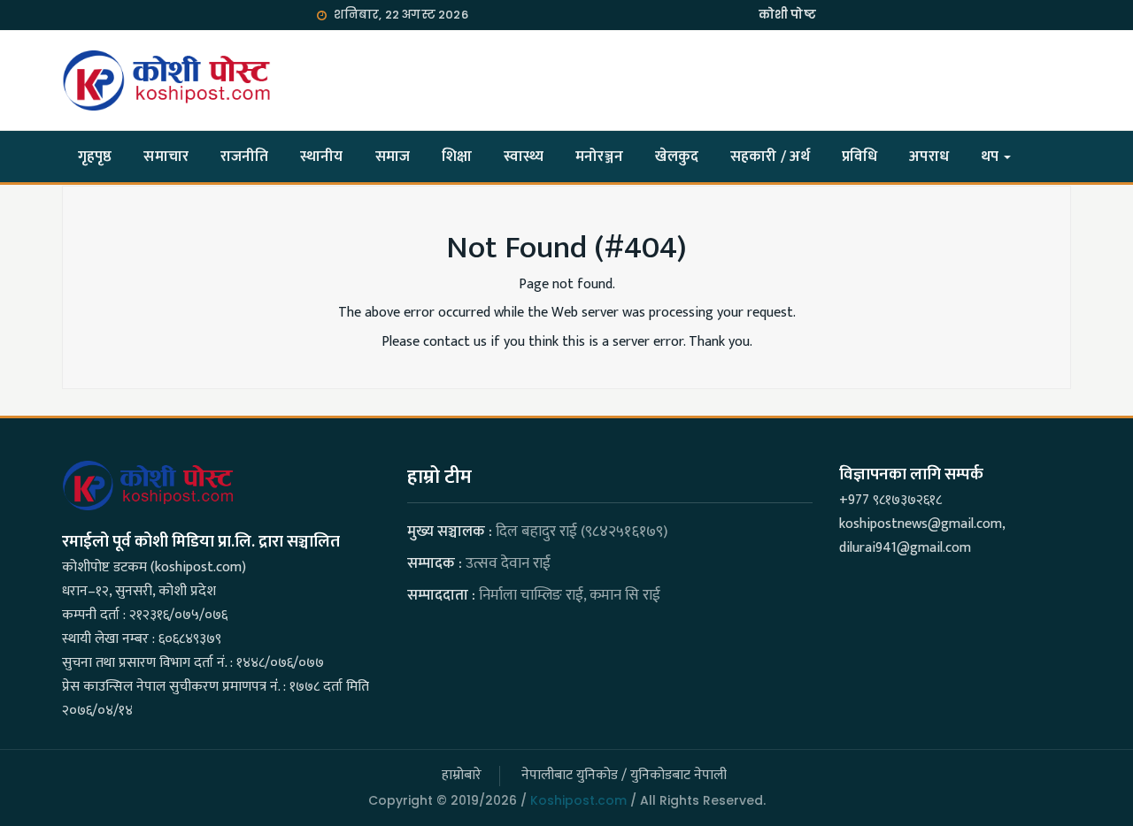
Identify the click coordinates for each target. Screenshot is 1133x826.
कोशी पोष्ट (787, 14)
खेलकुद (676, 156)
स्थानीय (321, 156)
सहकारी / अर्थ (770, 156)
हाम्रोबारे (462, 775)
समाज (392, 156)
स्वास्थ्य (523, 156)
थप (991, 156)
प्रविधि (859, 156)
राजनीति (244, 156)
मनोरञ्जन (599, 156)
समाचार (165, 156)
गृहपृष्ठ (95, 156)
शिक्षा (457, 156)
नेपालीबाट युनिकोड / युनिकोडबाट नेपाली (624, 775)
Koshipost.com (578, 800)
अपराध (928, 156)
